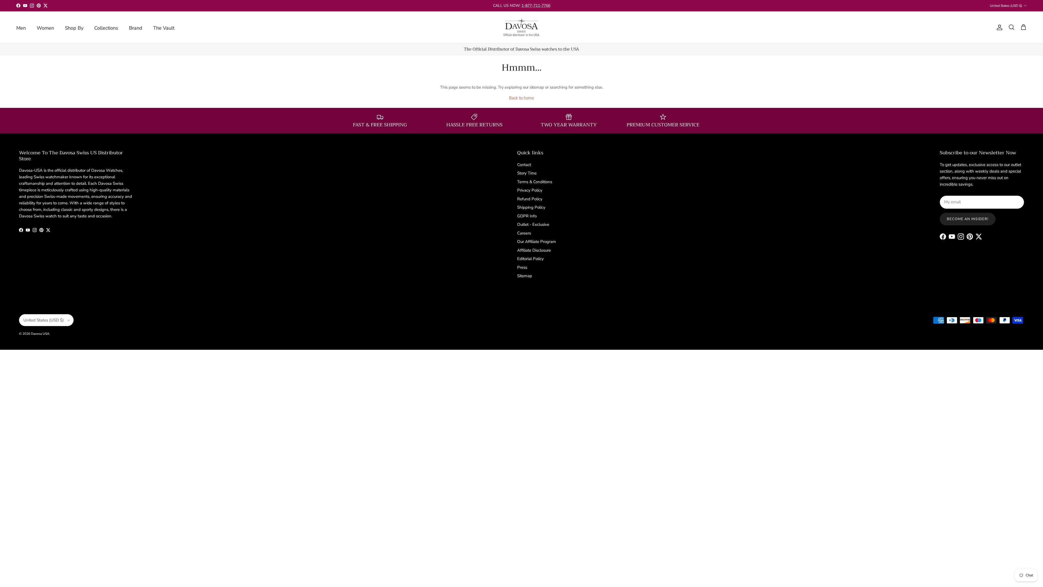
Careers (524, 233)
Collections (106, 28)
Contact (524, 164)
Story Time (527, 173)
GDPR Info (527, 216)
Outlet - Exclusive (533, 224)
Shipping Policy (531, 207)
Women (45, 28)
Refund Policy (529, 199)
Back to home (521, 98)
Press (522, 267)
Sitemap (524, 276)
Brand (135, 28)
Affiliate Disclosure (534, 250)
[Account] (998, 27)
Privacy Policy (529, 190)
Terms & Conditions (534, 182)
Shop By (74, 28)
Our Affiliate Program (536, 241)
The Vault (163, 28)
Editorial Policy (530, 258)
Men (21, 28)
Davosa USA (40, 334)
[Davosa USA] (522, 27)
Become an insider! (967, 219)
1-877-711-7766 (536, 5)
